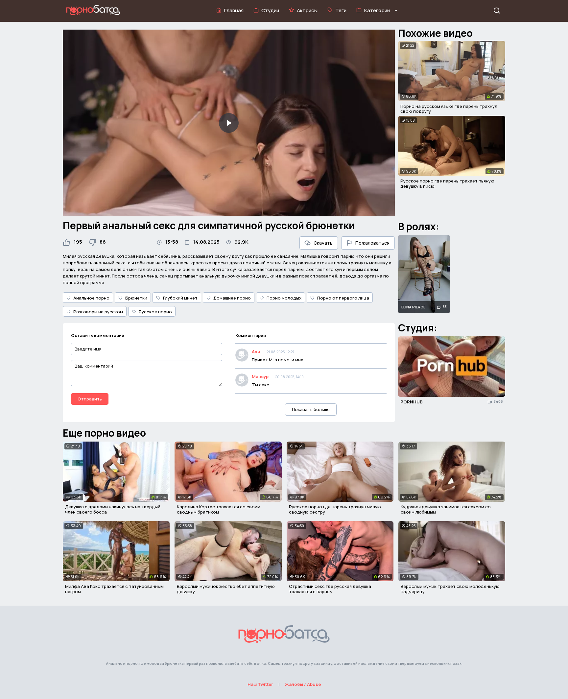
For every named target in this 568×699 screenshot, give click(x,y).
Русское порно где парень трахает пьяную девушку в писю (447, 183)
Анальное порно (91, 298)
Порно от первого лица (343, 298)
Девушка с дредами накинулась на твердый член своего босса (112, 509)
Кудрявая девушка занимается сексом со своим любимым (446, 509)
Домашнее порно (232, 298)
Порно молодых (284, 298)
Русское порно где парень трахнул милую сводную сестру (335, 509)
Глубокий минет (180, 298)
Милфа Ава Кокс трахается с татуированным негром (114, 588)
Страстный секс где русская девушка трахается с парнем (330, 588)
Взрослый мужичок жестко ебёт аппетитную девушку (226, 588)
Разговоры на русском (98, 312)
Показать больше (311, 409)
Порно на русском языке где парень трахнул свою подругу (448, 108)
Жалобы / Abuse (303, 684)
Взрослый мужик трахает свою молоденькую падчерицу (450, 588)
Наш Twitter (260, 684)
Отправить (90, 399)
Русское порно (155, 312)
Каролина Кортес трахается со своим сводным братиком (218, 509)
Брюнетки (136, 298)
